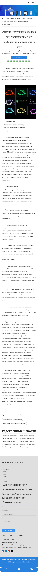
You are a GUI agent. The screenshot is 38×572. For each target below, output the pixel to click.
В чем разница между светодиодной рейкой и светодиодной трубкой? (28, 436)
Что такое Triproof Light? (28, 444)
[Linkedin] (6, 551)
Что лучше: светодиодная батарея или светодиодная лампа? (10, 436)
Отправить (8, 530)
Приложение (6, 469)
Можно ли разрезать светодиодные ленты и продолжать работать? (28, 441)
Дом (4, 467)
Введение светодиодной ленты (12, 420)
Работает (33, 54)
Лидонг (19, 562)
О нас (4, 471)
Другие (5, 481)
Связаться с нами (7, 479)
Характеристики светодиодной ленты (14, 423)
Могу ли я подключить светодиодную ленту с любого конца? (10, 441)
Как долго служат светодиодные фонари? (28, 447)
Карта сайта (26, 562)
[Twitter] (12, 551)
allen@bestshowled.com (10, 542)
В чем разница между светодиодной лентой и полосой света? (10, 444)
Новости (5, 476)
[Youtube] (9, 551)
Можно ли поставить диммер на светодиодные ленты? (10, 439)
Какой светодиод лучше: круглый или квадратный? (10, 447)
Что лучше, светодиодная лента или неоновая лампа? (28, 439)
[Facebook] (3, 551)
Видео (4, 474)
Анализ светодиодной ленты (11, 416)
